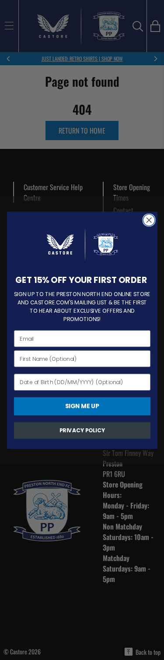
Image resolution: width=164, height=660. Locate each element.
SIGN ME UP (82, 406)
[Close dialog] (149, 220)
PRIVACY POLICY (82, 430)
